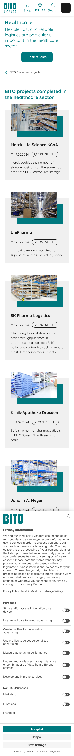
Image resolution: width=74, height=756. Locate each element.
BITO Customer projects (24, 72)
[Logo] (11, 8)
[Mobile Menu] (66, 8)
